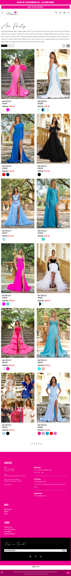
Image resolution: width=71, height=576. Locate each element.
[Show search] (68, 12)
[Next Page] (41, 443)
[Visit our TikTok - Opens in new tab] (41, 556)
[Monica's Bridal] (12, 12)
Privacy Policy (8, 527)
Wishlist (6, 512)
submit (64, 550)
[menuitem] (2, 12)
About (6, 514)
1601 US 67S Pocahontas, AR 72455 (12, 481)
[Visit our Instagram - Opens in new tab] (30, 556)
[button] (2, 12)
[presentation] (17, 74)
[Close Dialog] (2, 573)
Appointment (8, 509)
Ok (68, 573)
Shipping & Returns (9, 534)
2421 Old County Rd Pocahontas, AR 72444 (14, 476)
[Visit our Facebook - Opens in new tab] (35, 556)
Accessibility (7, 531)
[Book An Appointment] (64, 12)
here (46, 574)
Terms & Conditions (9, 529)
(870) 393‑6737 (8, 484)
